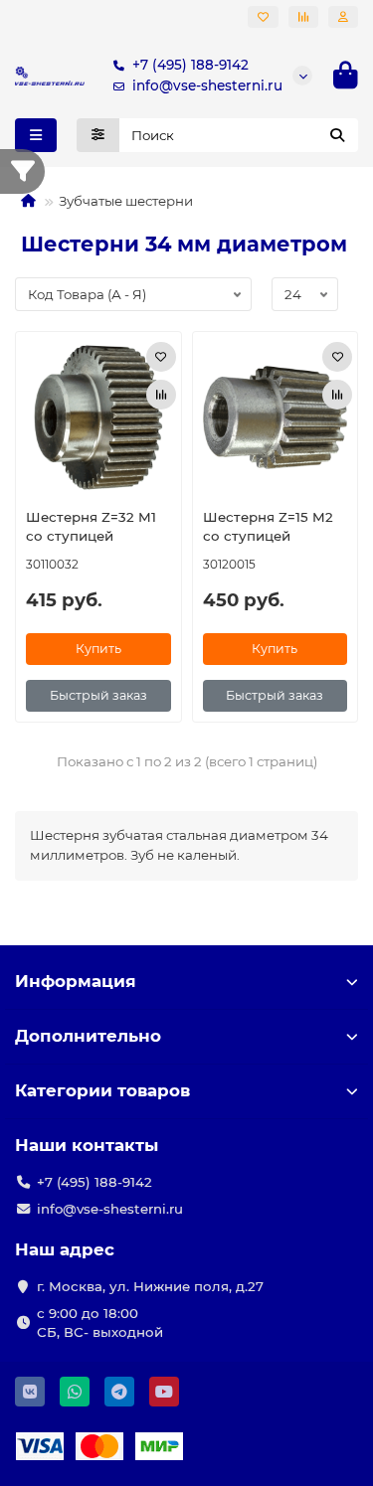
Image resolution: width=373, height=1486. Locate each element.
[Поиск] (337, 135)
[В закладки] (161, 357)
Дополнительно (88, 1036)
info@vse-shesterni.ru (207, 85)
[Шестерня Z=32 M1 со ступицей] (98, 417)
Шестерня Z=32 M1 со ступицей (91, 526)
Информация (75, 981)
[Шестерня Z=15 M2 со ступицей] (275, 417)
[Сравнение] (303, 17)
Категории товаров (102, 1090)
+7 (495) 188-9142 (190, 65)
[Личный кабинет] (343, 17)
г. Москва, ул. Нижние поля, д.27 (150, 1286)
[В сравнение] (161, 395)
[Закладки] (263, 17)
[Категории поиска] (98, 135)
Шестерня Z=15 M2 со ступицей (268, 526)
